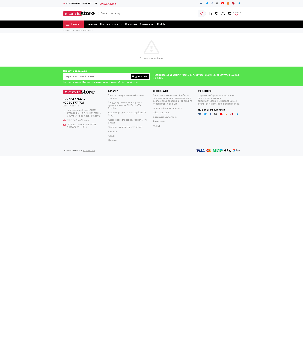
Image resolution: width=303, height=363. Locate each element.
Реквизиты (159, 121)
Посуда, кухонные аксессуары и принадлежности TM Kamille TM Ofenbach (125, 105)
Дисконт (112, 140)
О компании (146, 24)
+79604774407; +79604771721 (81, 3)
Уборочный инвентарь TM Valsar (125, 127)
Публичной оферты (128, 82)
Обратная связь (161, 112)
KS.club (161, 24)
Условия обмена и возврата (167, 108)
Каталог (75, 24)
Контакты (131, 24)
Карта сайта (89, 150)
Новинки (92, 24)
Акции (111, 136)
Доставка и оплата (111, 24)
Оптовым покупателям (165, 117)
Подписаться (140, 76)
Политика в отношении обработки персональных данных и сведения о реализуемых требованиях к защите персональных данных (172, 99)
